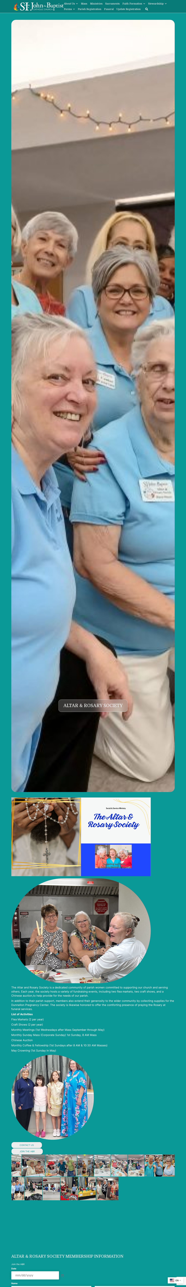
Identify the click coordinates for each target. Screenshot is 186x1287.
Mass (84, 3)
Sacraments (112, 3)
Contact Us (27, 1145)
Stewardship (156, 3)
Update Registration (128, 9)
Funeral (109, 9)
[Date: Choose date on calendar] (62, 1275)
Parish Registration (89, 9)
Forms (68, 9)
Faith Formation (132, 3)
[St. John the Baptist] (38, 6)
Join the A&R (27, 1151)
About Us (69, 3)
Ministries (96, 3)
